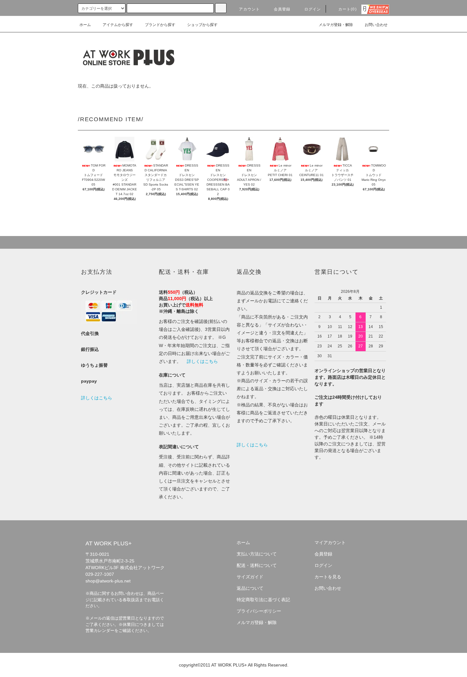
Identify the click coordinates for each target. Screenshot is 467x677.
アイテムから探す (118, 25)
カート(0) (347, 9)
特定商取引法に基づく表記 (263, 599)
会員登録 (282, 9)
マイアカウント (330, 542)
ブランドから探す (160, 25)
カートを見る (328, 576)
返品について (250, 588)
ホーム (85, 25)
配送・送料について (257, 565)
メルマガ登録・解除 (336, 25)
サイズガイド (250, 576)
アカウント (249, 9)
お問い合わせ (376, 25)
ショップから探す (202, 25)
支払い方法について (257, 553)
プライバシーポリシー (259, 611)
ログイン (312, 9)
